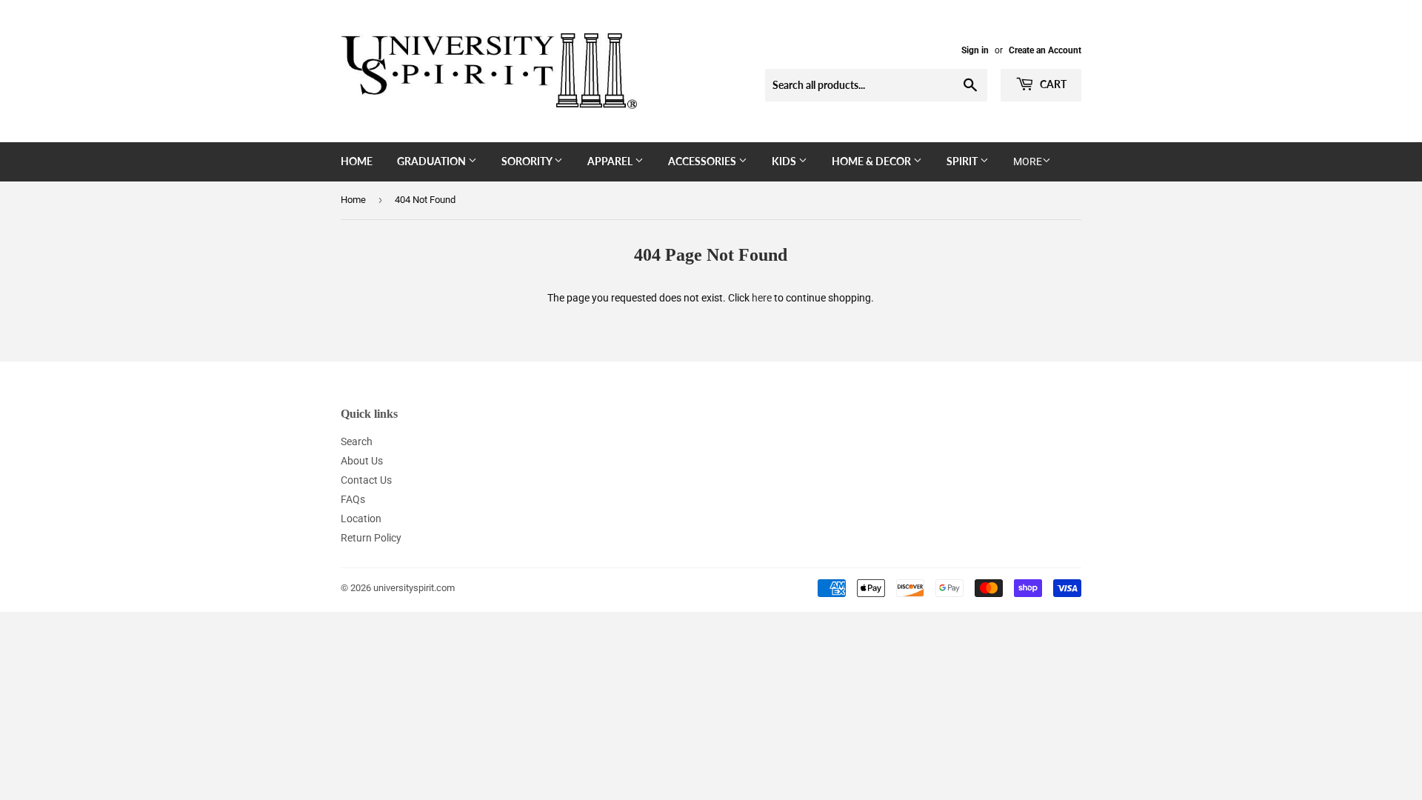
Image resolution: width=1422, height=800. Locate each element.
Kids (785, 161)
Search (357, 441)
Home (357, 161)
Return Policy (371, 538)
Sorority (527, 161)
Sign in (975, 50)
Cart (1052, 84)
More (1027, 161)
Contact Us (366, 480)
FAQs (353, 499)
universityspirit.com (414, 587)
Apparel (611, 161)
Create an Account (1045, 50)
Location (361, 518)
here (762, 298)
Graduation (432, 161)
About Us (362, 461)
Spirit (963, 161)
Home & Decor (872, 161)
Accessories (703, 161)
